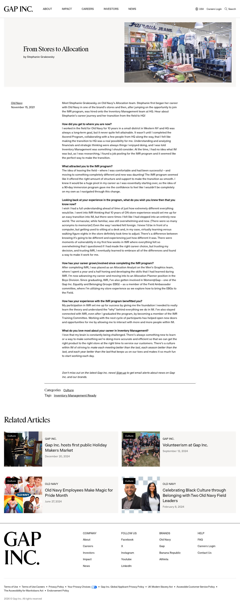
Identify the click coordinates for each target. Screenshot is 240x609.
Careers (88, 9)
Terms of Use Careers (33, 586)
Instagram (127, 552)
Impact (67, 9)
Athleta (163, 559)
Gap (162, 546)
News (132, 9)
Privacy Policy (56, 586)
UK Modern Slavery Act (160, 586)
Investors (111, 9)
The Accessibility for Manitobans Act (23, 590)
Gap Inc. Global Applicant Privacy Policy (122, 586)
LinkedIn (126, 566)
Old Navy (16, 103)
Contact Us (205, 552)
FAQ (200, 539)
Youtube (126, 559)
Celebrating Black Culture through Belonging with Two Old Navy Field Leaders (194, 495)
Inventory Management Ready (75, 395)
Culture (68, 390)
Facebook (127, 539)
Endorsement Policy (58, 590)
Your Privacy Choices (79, 586)
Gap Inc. (51, 438)
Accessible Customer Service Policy (196, 586)
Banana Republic (170, 552)
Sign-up (121, 372)
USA (199, 9)
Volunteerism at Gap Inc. (185, 445)
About (47, 9)
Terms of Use (11, 586)
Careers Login (214, 9)
